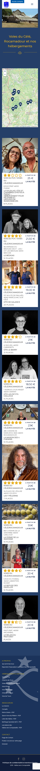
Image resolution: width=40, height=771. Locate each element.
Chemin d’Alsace (7, 693)
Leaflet (17, 126)
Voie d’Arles (6, 686)
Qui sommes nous (8, 664)
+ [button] (5, 71)
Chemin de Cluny (7, 680)
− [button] (5, 74)
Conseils (4, 709)
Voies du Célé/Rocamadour (11, 683)
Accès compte (17, 1)
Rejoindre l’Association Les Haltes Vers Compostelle (19, 667)
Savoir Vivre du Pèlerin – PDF (11, 715)
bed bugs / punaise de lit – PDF (12, 722)
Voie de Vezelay (7, 689)
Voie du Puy (6, 677)
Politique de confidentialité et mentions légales (20, 763)
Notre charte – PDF (8, 712)
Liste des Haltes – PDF (9, 719)
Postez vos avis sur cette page (12, 741)
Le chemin (5, 706)
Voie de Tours (6, 696)
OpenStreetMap (26, 126)
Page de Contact (7, 737)
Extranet (5, 744)
